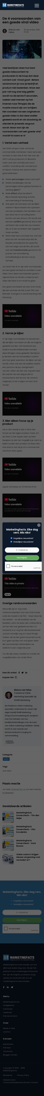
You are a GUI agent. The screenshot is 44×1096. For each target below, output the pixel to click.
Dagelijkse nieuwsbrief (23, 538)
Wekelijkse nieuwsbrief (23, 542)
